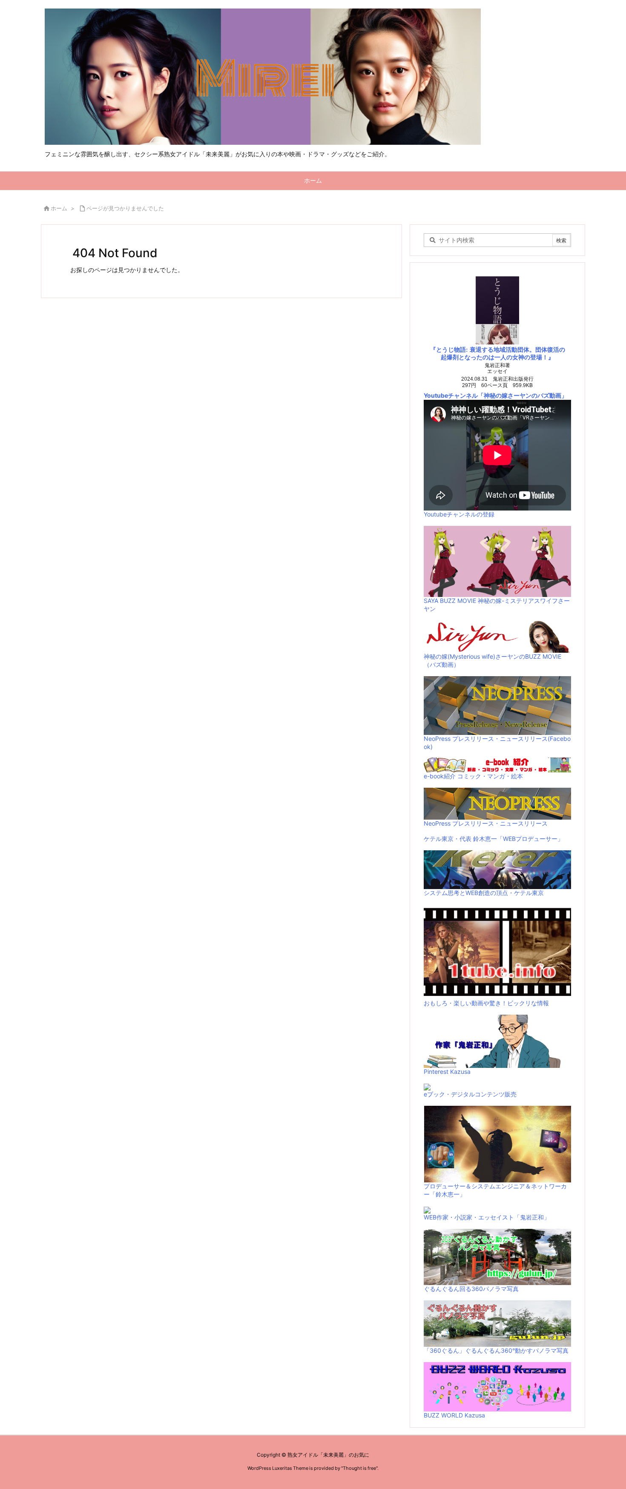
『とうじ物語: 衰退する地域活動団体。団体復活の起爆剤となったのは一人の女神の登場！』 (497, 354)
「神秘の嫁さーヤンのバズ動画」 (522, 395)
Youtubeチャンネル (451, 395)
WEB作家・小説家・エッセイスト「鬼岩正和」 (487, 1217)
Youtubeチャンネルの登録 (459, 514)
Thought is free (359, 1468)
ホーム (59, 208)
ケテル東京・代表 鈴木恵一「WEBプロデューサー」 (493, 838)
